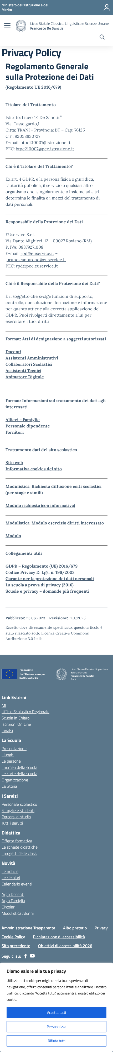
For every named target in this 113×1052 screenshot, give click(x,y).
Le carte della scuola (19, 773)
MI (4, 705)
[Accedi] (106, 7)
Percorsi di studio (16, 817)
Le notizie (10, 871)
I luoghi (8, 755)
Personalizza (56, 1026)
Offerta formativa (17, 841)
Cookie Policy (13, 937)
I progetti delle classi (19, 853)
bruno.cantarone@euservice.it (36, 259)
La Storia (9, 786)
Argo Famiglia (13, 900)
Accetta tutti (56, 1012)
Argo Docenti (13, 894)
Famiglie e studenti (18, 810)
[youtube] (32, 956)
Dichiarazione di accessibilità (59, 937)
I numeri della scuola (19, 767)
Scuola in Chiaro (15, 718)
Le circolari (11, 877)
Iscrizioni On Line (16, 724)
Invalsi (7, 730)
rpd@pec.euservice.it (37, 265)
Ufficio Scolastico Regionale (25, 711)
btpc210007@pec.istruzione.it (45, 148)
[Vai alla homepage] (21, 26)
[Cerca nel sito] (102, 37)
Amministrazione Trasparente (28, 928)
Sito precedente (16, 945)
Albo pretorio (75, 928)
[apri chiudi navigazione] (7, 26)
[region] (56, 1007)
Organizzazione (15, 780)
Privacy (101, 928)
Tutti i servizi (12, 823)
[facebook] (25, 956)
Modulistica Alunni (18, 913)
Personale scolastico (19, 804)
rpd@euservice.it (37, 253)
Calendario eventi (17, 884)
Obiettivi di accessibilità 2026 (65, 945)
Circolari (8, 907)
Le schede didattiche (20, 847)
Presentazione (14, 748)
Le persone (11, 761)
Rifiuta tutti (56, 1040)
